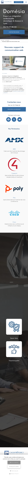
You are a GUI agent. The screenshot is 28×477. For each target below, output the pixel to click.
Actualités (7, 40)
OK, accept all (14, 462)
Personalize (14, 470)
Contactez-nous (18, 2)
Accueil (2, 40)
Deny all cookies (14, 466)
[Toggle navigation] (26, 2)
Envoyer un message (14, 109)
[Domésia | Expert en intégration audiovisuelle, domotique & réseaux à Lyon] (6, 2)
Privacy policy (14, 473)
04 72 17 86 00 (10, 27)
